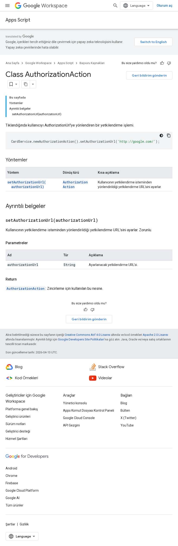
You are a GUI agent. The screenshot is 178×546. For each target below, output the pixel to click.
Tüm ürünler (14, 505)
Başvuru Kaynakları (92, 63)
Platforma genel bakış (22, 409)
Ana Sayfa (12, 63)
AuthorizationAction (25, 288)
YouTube (127, 425)
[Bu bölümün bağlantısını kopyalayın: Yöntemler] (32, 160)
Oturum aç (164, 5)
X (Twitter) (128, 418)
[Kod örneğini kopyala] (168, 135)
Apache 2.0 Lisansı (155, 334)
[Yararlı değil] (168, 63)
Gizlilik (24, 524)
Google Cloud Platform (22, 490)
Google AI (12, 498)
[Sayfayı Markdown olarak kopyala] (26, 84)
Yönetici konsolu (75, 403)
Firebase (12, 483)
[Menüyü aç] (7, 5)
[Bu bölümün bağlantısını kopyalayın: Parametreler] (32, 243)
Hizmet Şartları (16, 439)
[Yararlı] (162, 63)
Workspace (54, 6)
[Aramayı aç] (115, 5)
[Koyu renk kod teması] (161, 135)
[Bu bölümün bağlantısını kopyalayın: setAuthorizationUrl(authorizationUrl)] (103, 220)
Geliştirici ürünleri (18, 416)
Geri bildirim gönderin (149, 75)
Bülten (125, 410)
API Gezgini (71, 425)
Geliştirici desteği (18, 431)
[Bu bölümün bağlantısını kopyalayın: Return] (21, 279)
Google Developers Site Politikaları (81, 339)
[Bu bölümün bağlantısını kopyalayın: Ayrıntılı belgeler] (50, 206)
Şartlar (10, 524)
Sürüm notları (15, 424)
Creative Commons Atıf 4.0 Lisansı (87, 334)
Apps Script (18, 20)
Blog (124, 403)
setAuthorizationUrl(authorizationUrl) (26, 184)
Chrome (11, 476)
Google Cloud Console (79, 418)
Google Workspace (38, 63)
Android (11, 468)
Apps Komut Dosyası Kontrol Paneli (88, 410)
